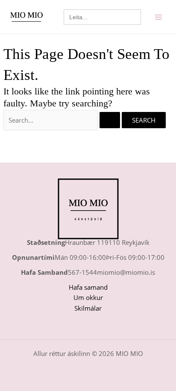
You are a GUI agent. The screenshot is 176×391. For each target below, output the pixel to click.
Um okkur (88, 297)
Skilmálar (88, 308)
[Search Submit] (110, 120)
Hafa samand (88, 287)
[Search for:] (62, 120)
